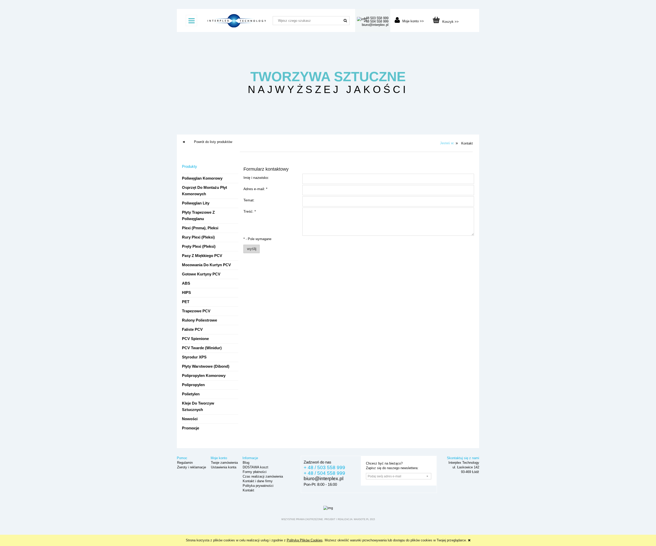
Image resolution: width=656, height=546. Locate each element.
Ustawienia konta (223, 467)
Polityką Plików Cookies (305, 540)
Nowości (190, 419)
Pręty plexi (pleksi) (199, 246)
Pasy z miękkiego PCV (202, 256)
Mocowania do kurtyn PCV (206, 265)
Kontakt (248, 490)
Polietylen (191, 394)
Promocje (190, 428)
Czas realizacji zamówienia (262, 476)
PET (185, 302)
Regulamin (184, 463)
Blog (245, 463)
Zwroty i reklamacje (191, 467)
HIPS (186, 293)
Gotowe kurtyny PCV (201, 274)
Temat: (248, 200)
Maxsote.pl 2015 (364, 519)
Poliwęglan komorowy (202, 178)
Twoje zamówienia (224, 463)
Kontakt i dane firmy (257, 481)
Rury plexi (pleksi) (198, 237)
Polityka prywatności (257, 486)
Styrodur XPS (194, 357)
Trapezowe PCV (196, 311)
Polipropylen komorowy (203, 376)
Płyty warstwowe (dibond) (205, 366)
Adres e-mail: (255, 189)
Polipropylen (193, 385)
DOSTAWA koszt (255, 467)
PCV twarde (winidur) (202, 348)
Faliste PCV (192, 329)
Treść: (249, 211)
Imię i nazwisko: (256, 178)
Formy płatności (254, 472)
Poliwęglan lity (195, 203)
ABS (186, 283)
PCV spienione (195, 339)
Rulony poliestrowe (199, 320)
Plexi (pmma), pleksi (200, 228)
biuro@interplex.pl (323, 478)
